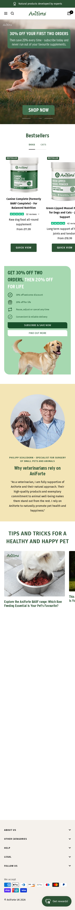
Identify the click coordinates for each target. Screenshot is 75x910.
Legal (8, 857)
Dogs (32, 144)
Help (7, 848)
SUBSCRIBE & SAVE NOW (37, 325)
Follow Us (10, 866)
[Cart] (69, 13)
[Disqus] (37, 676)
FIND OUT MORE (37, 333)
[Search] (12, 13)
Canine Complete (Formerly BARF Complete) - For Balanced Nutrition (23, 203)
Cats (43, 144)
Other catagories (15, 839)
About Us (10, 830)
